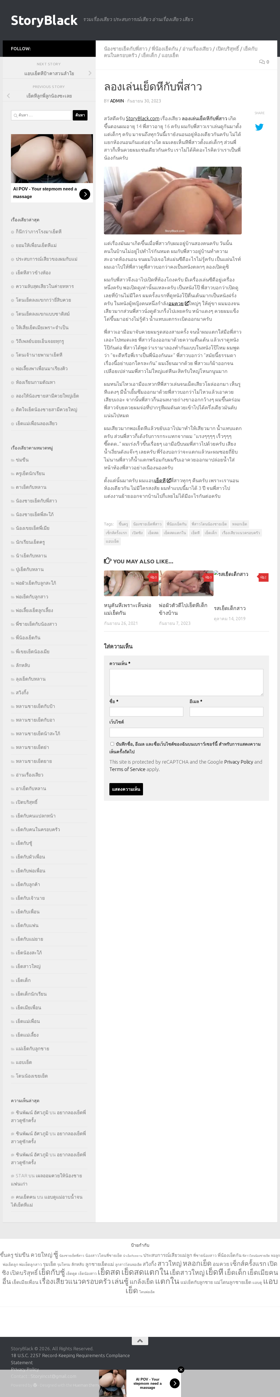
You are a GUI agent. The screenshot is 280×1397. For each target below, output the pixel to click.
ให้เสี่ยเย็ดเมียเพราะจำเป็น (42, 327)
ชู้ (55, 1254)
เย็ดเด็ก (149, 55)
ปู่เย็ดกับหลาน (30, 569)
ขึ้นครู (123, 524)
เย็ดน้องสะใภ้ (29, 952)
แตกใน (167, 1281)
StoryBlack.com (142, 118)
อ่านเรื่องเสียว (197, 48)
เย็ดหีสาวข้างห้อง (33, 272)
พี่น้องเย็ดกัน (165, 48)
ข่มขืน (22, 459)
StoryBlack (44, 20)
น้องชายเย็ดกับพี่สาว (125, 48)
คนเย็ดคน (26, 1196)
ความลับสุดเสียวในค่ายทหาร (45, 286)
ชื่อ (113, 701)
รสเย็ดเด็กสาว (230, 608)
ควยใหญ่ (41, 1255)
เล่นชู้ (120, 1281)
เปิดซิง (137, 533)
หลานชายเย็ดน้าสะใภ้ (38, 733)
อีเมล (195, 701)
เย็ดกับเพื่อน (28, 911)
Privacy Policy (238, 761)
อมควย (176, 303)
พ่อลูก (275, 1256)
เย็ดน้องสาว (87, 1273)
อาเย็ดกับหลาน (31, 788)
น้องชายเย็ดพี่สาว (147, 524)
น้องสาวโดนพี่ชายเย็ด (103, 1255)
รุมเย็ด (49, 1264)
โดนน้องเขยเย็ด (32, 1075)
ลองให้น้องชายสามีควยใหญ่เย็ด (47, 395)
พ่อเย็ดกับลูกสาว (32, 596)
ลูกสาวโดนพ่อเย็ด (128, 1264)
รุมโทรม (63, 1264)
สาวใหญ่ (170, 1263)
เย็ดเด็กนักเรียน (31, 993)
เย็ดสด (153, 533)
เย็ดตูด (71, 1273)
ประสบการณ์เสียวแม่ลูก (167, 1255)
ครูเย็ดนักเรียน (30, 473)
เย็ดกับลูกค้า (28, 884)
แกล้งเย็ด (142, 1281)
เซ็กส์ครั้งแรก (116, 533)
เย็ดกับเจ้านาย (30, 898)
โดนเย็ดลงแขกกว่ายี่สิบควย (43, 299)
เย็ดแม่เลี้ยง (27, 1034)
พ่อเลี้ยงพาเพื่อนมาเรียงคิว (42, 368)
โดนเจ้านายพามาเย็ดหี (39, 354)
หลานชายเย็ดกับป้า (35, 706)
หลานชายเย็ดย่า (32, 747)
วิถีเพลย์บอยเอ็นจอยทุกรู (40, 341)
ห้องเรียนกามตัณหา (36, 382)
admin (117, 100)
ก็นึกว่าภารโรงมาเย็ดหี (39, 231)
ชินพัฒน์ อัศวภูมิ (32, 1112)
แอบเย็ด (170, 55)
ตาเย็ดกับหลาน (31, 487)
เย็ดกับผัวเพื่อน (30, 856)
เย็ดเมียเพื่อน (28, 1007)
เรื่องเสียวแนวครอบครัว (241, 533)
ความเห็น (119, 663)
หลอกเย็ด (239, 524)
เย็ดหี (160, 480)
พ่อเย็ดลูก (10, 1264)
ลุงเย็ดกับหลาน (31, 678)
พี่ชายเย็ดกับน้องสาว (36, 624)
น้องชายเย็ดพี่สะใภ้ (35, 514)
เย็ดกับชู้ (24, 843)
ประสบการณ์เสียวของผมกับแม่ (46, 258)
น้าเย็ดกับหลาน (31, 555)
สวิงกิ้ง (22, 692)
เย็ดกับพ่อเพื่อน (30, 870)
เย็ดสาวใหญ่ (28, 966)
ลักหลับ (23, 665)
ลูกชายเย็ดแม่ (99, 1264)
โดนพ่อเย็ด (147, 1292)
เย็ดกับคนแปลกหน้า (36, 815)
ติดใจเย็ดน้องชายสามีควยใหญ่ (46, 409)
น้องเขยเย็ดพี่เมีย (32, 528)
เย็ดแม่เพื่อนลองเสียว (36, 423)
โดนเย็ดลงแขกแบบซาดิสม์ (43, 313)
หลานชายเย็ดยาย (34, 761)
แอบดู (257, 1282)
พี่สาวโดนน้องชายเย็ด (209, 524)
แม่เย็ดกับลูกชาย (32, 1048)
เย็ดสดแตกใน (175, 533)
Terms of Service (127, 769)
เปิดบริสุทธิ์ (227, 48)
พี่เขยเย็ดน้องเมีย (32, 651)
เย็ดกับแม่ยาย (29, 939)
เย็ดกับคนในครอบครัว (38, 829)
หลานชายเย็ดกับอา (35, 719)
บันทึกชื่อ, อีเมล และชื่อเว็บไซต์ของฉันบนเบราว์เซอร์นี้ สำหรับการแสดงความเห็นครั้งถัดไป (185, 748)
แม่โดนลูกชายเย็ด (232, 1282)
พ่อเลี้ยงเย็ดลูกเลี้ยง (34, 610)
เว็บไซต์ (116, 721)
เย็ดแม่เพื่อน (28, 1021)
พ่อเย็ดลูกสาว (30, 1264)
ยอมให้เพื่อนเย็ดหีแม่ (36, 245)
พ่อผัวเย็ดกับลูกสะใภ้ (36, 583)
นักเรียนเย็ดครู (30, 542)
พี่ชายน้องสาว (205, 1255)
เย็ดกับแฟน (27, 925)
